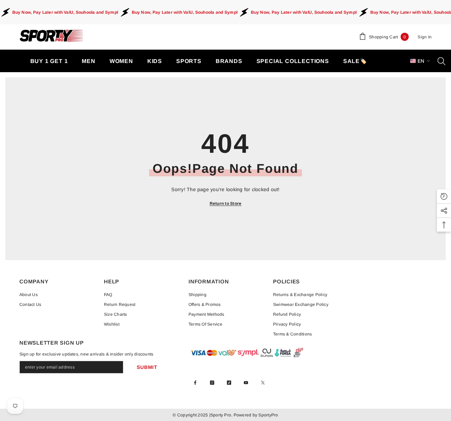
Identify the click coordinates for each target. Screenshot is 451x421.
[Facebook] (195, 382)
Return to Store (226, 203)
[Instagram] (212, 382)
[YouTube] (246, 382)
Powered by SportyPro (255, 415)
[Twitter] (263, 382)
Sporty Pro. (221, 415)
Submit (147, 367)
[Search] (441, 61)
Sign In (425, 36)
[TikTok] (229, 382)
